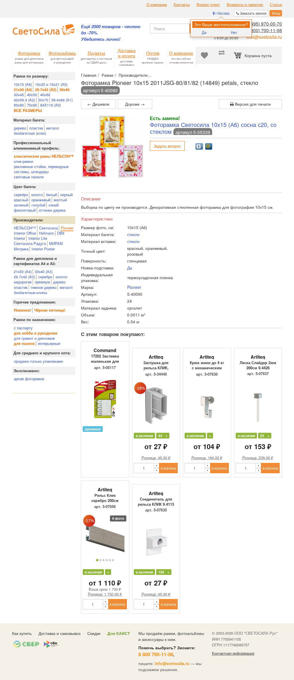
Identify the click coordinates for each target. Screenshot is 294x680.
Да (204, 32)
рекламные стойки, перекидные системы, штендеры (41, 169)
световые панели (29, 176)
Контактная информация (233, 653)
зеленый (21, 205)
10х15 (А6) (23, 84)
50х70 (43, 100)
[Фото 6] (113, 560)
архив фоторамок (29, 378)
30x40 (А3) (44, 271)
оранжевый (41, 199)
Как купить (22, 633)
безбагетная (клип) (30, 133)
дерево (20, 128)
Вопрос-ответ (208, 4)
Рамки (107, 75)
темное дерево (44, 287)
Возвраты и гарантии (245, 4)
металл (52, 128)
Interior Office (25, 233)
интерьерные (49, 343)
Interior (19, 238)
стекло (133, 234)
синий (54, 205)
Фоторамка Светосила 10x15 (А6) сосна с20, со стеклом (213, 128)
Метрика (21, 249)
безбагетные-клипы (30, 292)
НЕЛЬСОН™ (25, 228)
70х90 (32, 105)
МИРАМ (56, 243)
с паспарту (23, 328)
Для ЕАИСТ (118, 633)
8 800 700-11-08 (155, 654)
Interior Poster (43, 249)
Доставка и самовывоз (59, 633)
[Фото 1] (97, 560)
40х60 (45, 94)
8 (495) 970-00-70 (263, 23)
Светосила (48, 228)
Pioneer (67, 228)
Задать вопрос (167, 146)
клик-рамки (23, 161)
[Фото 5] (110, 560)
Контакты (182, 4)
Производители (133, 75)
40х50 (32, 94)
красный (21, 199)
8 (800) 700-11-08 (263, 30)
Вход (275, 13)
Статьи (276, 4)
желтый (60, 199)
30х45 (19, 94)
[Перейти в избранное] (204, 55)
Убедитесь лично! (100, 39)
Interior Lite (37, 238)
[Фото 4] (107, 560)
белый (51, 194)
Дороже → (135, 104)
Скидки (93, 633)
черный (66, 194)
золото (37, 194)
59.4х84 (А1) (62, 100)
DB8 (60, 233)
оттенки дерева (52, 210)
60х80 (19, 105)
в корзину (168, 467)
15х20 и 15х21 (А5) (51, 84)
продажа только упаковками (38, 361)
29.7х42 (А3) (24, 276)
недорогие (23, 282)
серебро (21, 194)
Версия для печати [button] (252, 104)
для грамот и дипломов (34, 338)
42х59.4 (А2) (24, 100)
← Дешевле (98, 104)
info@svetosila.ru (264, 37)
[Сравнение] (221, 55)
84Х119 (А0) (50, 105)
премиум (42, 282)
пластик (36, 128)
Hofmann (46, 233)
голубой (38, 205)
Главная (88, 75)
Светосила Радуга (30, 243)
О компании (156, 4)
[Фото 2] (100, 560)
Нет (234, 32)
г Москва (222, 13)
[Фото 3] (103, 560)
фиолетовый (25, 210)
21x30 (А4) (23, 271)
